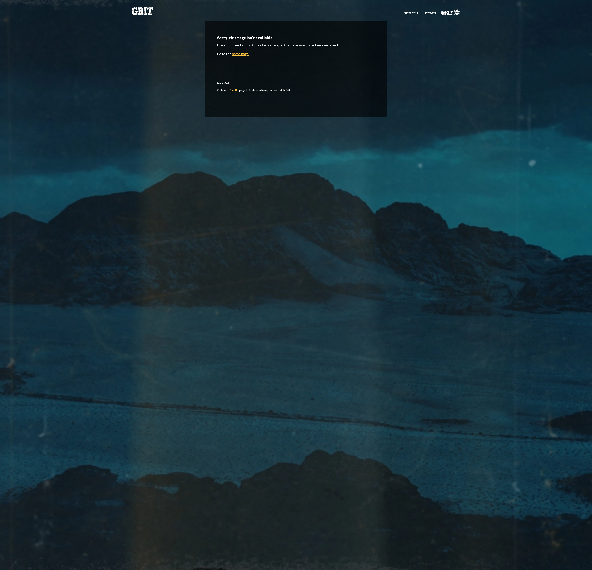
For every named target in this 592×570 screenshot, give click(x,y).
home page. (240, 54)
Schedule (411, 13)
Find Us (430, 13)
